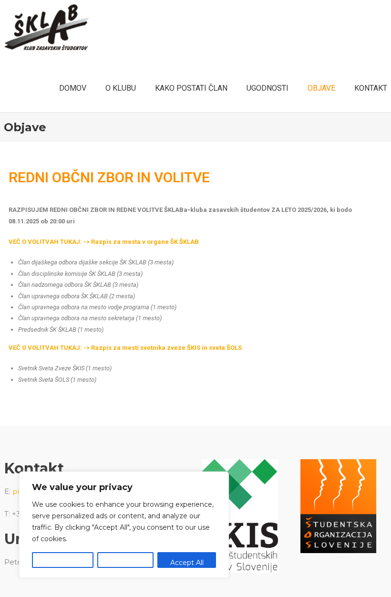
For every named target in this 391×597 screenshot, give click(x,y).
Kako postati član (191, 88)
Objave (321, 88)
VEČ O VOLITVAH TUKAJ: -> (50, 347)
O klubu (120, 88)
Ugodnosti (267, 88)
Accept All (187, 562)
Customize (62, 562)
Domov (72, 88)
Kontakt (370, 88)
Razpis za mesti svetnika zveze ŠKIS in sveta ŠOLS (166, 347)
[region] (124, 524)
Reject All (125, 562)
